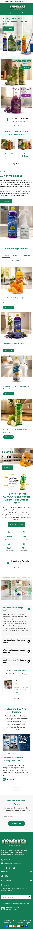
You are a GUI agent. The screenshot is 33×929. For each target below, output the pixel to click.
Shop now (6, 201)
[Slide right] (18, 125)
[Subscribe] (29, 897)
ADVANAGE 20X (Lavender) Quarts (14, 343)
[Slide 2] (15, 698)
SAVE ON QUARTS (21, 61)
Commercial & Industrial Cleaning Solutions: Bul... (13, 759)
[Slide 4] (18, 698)
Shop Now (8, 29)
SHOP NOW (26, 67)
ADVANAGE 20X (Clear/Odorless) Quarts (16, 386)
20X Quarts (8, 153)
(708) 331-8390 (9, 860)
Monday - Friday (12, 907)
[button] (2, 7)
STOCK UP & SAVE (21, 89)
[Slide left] (14, 125)
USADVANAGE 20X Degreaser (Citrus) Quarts (15, 299)
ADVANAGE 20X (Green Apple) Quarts (15, 429)
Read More (11, 779)
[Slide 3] (17, 698)
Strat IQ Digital (25, 923)
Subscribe (16, 823)
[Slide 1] (14, 698)
